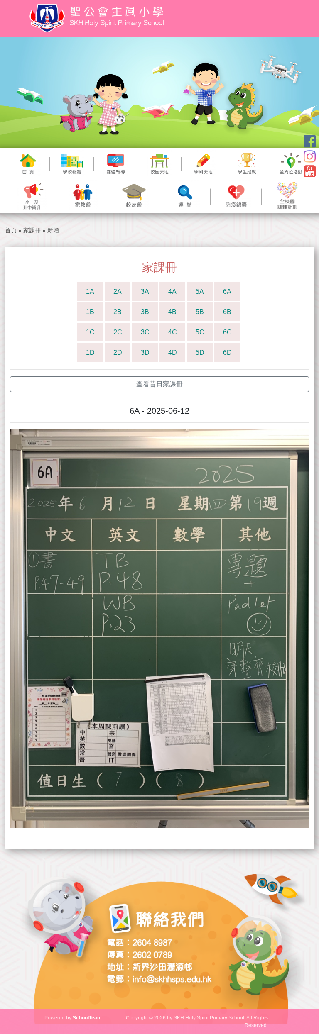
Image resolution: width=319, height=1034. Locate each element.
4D (172, 352)
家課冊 (32, 230)
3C (145, 332)
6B (227, 311)
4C (172, 332)
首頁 (11, 230)
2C (117, 332)
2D (117, 352)
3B (145, 311)
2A (117, 291)
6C (227, 332)
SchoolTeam (87, 1018)
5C (200, 332)
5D (200, 352)
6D (227, 352)
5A (200, 291)
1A (90, 291)
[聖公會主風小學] (98, 18)
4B (172, 311)
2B (117, 311)
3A (145, 291)
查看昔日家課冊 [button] (159, 384)
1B (90, 311)
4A (172, 291)
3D (145, 352)
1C (90, 332)
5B (200, 311)
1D (90, 352)
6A (227, 291)
